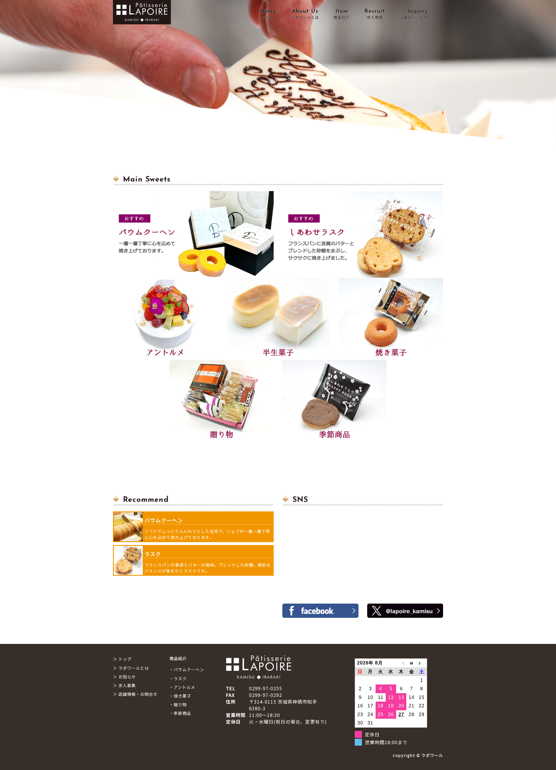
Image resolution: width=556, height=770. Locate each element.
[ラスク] (362, 234)
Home (268, 14)
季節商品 (182, 713)
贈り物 (180, 704)
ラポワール (432, 755)
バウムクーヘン (164, 520)
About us (305, 14)
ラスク (153, 553)
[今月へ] (411, 663)
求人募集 (127, 685)
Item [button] (342, 14)
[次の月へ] (422, 663)
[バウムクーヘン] (193, 234)
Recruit (374, 14)
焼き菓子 (182, 696)
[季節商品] (334, 401)
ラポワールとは (133, 668)
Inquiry (417, 14)
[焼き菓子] (391, 319)
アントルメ (184, 687)
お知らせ (127, 677)
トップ (124, 659)
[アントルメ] (165, 319)
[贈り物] (221, 401)
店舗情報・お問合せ (138, 694)
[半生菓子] (278, 319)
